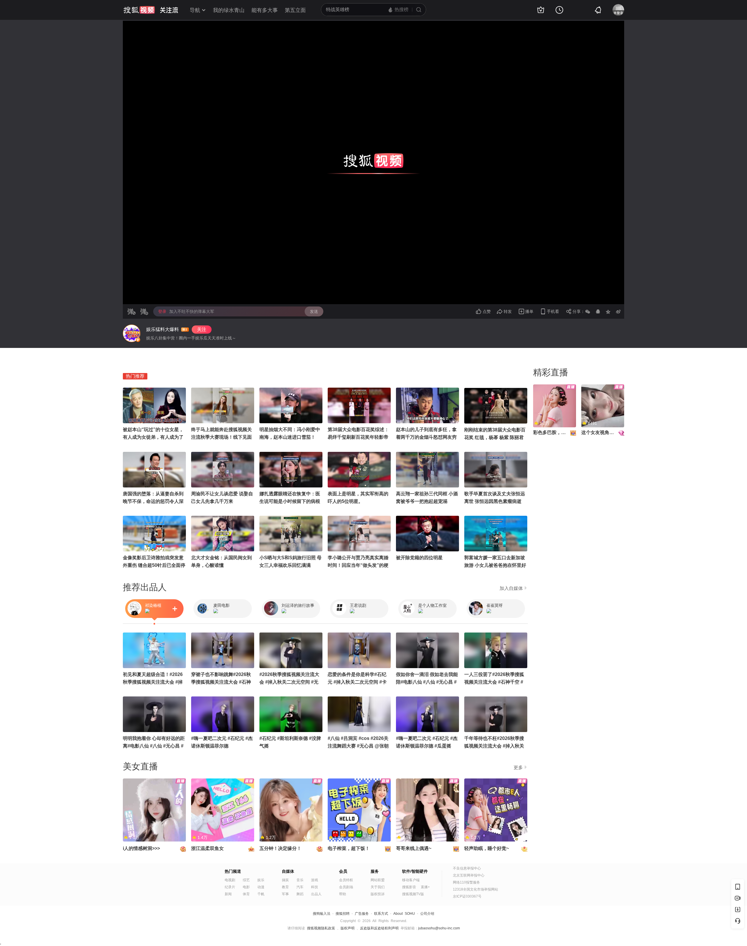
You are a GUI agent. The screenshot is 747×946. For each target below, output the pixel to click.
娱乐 (260, 880)
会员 (343, 871)
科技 (314, 887)
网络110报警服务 (466, 882)
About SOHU (404, 914)
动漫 (260, 887)
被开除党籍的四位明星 (419, 557)
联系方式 (381, 914)
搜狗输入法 (321, 914)
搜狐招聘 (343, 914)
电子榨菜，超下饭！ (349, 848)
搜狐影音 (409, 887)
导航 (195, 10)
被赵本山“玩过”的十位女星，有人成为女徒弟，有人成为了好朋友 (153, 437)
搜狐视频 (139, 10)
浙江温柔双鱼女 (207, 848)
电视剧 (230, 880)
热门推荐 (135, 376)
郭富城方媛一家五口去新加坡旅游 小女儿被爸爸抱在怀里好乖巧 (495, 565)
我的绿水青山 (229, 10)
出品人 (316, 894)
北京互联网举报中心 (468, 875)
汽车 (299, 887)
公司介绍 (427, 914)
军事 (285, 894)
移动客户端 (411, 880)
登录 (162, 311)
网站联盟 (378, 880)
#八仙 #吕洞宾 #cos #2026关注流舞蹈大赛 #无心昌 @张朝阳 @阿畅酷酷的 (358, 746)
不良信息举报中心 (467, 868)
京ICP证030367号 (467, 896)
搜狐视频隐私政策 (321, 928)
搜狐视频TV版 (413, 894)
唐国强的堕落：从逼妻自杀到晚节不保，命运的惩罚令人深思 (153, 501)
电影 (246, 887)
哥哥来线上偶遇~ (413, 848)
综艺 (246, 880)
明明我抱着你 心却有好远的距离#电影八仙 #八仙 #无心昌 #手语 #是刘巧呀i (154, 746)
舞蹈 (299, 894)
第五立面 (295, 10)
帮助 (342, 894)
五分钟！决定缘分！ (280, 848)
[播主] (131, 333)
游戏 (314, 880)
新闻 (228, 894)
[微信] (588, 311)
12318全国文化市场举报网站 (475, 889)
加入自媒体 (511, 588)
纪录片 (230, 887)
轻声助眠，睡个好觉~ (486, 848)
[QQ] (598, 311)
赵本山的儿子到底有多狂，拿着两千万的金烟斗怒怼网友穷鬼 (426, 437)
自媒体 (288, 871)
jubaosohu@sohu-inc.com (439, 928)
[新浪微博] (618, 311)
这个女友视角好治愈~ (603, 432)
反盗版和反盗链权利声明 (379, 928)
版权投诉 (378, 894)
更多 (518, 767)
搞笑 (285, 880)
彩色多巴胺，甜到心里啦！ (561, 432)
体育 (246, 894)
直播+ (425, 887)
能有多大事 (265, 10)
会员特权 (346, 880)
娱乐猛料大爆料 (162, 329)
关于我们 (378, 887)
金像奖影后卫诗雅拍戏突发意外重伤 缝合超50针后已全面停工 (154, 565)
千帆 (260, 894)
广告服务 (362, 914)
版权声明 (348, 928)
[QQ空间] (608, 311)
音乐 (299, 880)
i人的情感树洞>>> (141, 848)
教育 (285, 887)
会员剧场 (346, 887)
